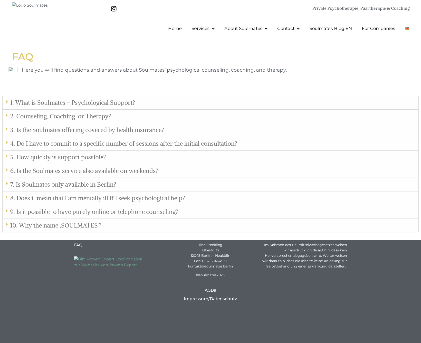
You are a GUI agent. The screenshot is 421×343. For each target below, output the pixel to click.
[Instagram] (114, 8)
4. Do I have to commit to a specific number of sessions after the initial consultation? (123, 143)
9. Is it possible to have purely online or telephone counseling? (94, 212)
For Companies (378, 28)
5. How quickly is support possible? (58, 157)
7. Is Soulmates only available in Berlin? (63, 184)
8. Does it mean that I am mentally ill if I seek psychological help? (97, 198)
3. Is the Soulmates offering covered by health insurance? (87, 130)
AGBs (210, 290)
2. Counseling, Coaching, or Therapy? (60, 116)
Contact (286, 28)
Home (175, 28)
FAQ (78, 245)
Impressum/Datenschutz (210, 298)
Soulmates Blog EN (330, 28)
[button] (210, 103)
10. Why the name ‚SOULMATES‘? (56, 225)
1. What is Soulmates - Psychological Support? (72, 102)
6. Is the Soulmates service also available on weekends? (84, 171)
